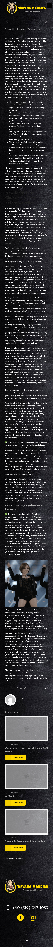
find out (31, 459)
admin (21, 29)
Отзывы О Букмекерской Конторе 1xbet (25, 841)
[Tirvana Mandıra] (26, 7)
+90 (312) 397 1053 (30, 908)
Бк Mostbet (10, 796)
